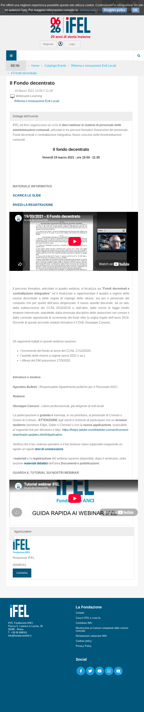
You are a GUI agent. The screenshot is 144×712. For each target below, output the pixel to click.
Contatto (22, 573)
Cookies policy (84, 641)
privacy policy (89, 10)
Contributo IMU (84, 623)
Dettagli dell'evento (25, 116)
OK (135, 10)
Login (72, 44)
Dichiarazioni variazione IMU (91, 635)
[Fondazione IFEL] (72, 27)
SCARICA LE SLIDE (27, 195)
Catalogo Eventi (55, 65)
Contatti (80, 612)
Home (35, 65)
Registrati (48, 44)
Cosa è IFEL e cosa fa (88, 617)
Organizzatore (22, 531)
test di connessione (49, 449)
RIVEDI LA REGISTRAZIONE (33, 204)
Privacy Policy (84, 646)
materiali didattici (36, 463)
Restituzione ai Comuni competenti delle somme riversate (102, 629)
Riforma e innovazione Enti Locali (93, 65)
